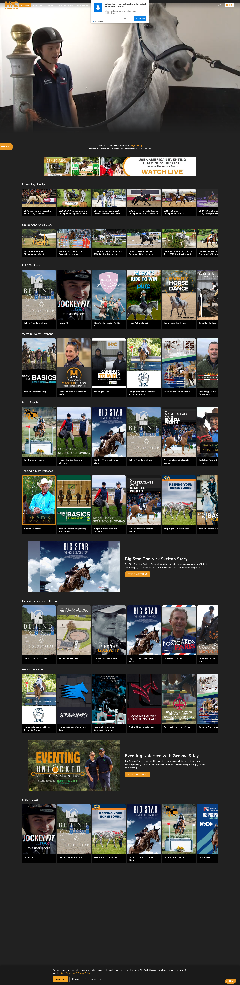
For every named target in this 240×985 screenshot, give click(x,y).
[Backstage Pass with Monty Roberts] (214, 432)
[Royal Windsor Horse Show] (179, 699)
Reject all (76, 979)
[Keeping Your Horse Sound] (179, 500)
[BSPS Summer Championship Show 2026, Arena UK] (39, 198)
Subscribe (140, 18)
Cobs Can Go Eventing (209, 323)
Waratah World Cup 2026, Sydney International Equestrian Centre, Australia (72, 254)
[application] (120, 70)
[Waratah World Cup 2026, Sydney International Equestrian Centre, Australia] (74, 238)
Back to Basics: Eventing (35, 391)
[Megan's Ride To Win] (144, 295)
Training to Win (101, 391)
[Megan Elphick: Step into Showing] (74, 432)
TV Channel (83, 5)
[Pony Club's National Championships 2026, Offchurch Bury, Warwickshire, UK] (39, 238)
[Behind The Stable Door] (39, 295)
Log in (229, 5)
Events (49, 5)
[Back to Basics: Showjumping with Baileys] (74, 500)
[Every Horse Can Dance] (179, 295)
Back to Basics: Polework (210, 528)
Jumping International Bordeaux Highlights (104, 728)
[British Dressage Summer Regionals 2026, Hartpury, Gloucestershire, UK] (144, 238)
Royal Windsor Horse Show (177, 727)
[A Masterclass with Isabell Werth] (179, 432)
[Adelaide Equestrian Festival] (179, 363)
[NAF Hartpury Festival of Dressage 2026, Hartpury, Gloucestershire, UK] (214, 238)
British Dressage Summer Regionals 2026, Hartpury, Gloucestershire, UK (141, 254)
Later (124, 18)
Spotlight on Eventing (34, 460)
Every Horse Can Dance (175, 323)
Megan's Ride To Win (139, 323)
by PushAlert (99, 21)
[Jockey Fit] (74, 295)
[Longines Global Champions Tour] (74, 699)
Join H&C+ (25, 5)
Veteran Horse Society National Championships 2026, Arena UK (143, 212)
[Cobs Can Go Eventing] (214, 295)
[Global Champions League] (144, 699)
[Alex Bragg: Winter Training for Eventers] (214, 363)
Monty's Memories (32, 528)
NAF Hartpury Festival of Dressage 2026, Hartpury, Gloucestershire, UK (210, 254)
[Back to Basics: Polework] (214, 500)
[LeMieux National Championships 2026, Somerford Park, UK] (179, 198)
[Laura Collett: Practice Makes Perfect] (74, 363)
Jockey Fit (63, 323)
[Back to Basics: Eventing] (39, 363)
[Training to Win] (109, 363)
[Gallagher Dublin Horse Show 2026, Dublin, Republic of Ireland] (109, 238)
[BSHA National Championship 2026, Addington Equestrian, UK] (214, 198)
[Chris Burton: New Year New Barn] (214, 630)
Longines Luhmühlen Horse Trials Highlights (142, 393)
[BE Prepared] (214, 829)
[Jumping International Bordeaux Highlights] (109, 699)
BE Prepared (205, 857)
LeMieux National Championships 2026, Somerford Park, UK (174, 214)
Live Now (37, 5)
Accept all (61, 979)
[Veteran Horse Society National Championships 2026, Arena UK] (144, 198)
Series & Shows (65, 5)
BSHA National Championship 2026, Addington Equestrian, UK (214, 212)
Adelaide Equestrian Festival (177, 391)
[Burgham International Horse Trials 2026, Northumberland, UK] (179, 238)
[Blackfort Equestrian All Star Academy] (109, 295)
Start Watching (138, 574)
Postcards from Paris (173, 658)
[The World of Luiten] (74, 630)
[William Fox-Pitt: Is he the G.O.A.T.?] (109, 630)
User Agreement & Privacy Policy (75, 973)
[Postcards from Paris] (179, 630)
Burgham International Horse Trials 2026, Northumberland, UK (178, 254)
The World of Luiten (68, 658)
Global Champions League (141, 727)
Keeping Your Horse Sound (176, 528)
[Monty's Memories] (39, 500)
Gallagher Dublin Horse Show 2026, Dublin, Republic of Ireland (108, 254)
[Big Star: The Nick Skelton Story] (109, 432)
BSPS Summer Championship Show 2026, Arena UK (37, 212)
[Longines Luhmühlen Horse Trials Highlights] (144, 363)
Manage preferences (92, 979)
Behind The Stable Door (35, 323)
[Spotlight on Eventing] (39, 432)
